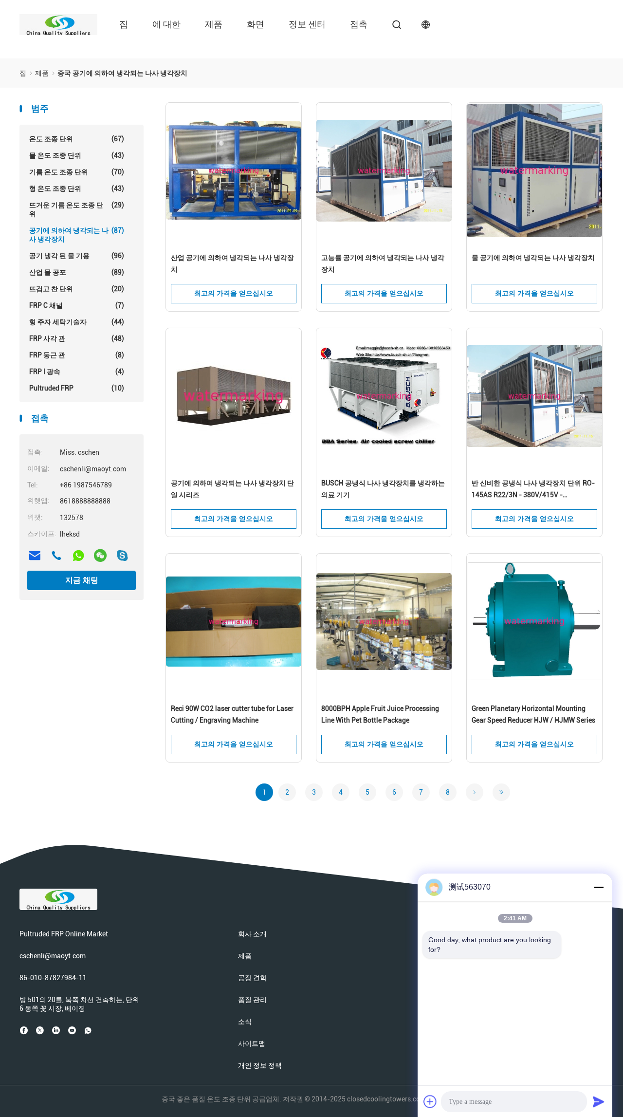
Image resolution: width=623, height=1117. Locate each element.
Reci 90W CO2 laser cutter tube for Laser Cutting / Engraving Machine (232, 714)
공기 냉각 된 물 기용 (76, 256)
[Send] (598, 1101)
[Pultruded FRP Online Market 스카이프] (122, 555)
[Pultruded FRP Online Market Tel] (56, 555)
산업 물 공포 (76, 272)
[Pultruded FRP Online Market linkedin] (56, 1030)
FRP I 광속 (76, 371)
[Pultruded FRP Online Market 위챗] (100, 555)
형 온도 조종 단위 (76, 188)
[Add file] (430, 1101)
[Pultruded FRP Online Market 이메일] (34, 555)
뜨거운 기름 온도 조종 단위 (76, 209)
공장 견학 (252, 978)
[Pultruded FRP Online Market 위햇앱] (78, 555)
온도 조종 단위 (76, 139)
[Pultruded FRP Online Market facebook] (23, 1030)
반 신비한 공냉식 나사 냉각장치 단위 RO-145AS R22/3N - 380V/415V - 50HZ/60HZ (533, 490)
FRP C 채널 (76, 305)
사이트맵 (251, 1043)
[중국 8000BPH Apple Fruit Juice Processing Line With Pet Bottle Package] (384, 622)
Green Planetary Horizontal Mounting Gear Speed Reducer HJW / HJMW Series (533, 714)
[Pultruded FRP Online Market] (58, 24)
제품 (213, 24)
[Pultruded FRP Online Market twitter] (40, 1030)
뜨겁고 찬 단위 (76, 289)
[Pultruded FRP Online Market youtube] (72, 1030)
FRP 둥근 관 (76, 355)
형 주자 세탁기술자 (76, 322)
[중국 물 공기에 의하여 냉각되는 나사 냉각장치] (534, 171)
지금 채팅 (81, 580)
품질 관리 (252, 1000)
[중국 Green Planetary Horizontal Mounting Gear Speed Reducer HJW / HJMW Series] (534, 622)
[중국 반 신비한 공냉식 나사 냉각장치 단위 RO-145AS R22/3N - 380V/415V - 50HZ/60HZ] (534, 396)
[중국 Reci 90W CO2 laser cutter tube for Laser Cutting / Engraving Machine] (233, 622)
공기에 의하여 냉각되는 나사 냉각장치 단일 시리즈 (232, 489)
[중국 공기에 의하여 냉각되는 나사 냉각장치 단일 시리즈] (233, 396)
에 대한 (166, 24)
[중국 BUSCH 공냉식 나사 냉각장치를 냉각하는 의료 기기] (384, 396)
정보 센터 (307, 24)
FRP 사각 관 (76, 338)
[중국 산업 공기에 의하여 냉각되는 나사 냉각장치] (233, 171)
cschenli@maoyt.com (52, 956)
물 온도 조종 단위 (76, 155)
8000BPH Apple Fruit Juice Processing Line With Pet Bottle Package (380, 714)
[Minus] (599, 887)
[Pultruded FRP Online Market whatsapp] (88, 1030)
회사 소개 (252, 934)
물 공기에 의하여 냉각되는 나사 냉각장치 (533, 257)
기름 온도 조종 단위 (76, 172)
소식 (245, 1021)
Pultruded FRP (76, 388)
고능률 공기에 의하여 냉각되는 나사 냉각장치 (382, 263)
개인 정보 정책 (260, 1065)
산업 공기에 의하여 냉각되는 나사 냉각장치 (232, 263)
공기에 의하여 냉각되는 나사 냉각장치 (76, 234)
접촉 (358, 24)
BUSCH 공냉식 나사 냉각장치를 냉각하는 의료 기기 (383, 489)
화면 (255, 24)
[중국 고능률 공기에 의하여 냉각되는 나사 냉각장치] (384, 171)
